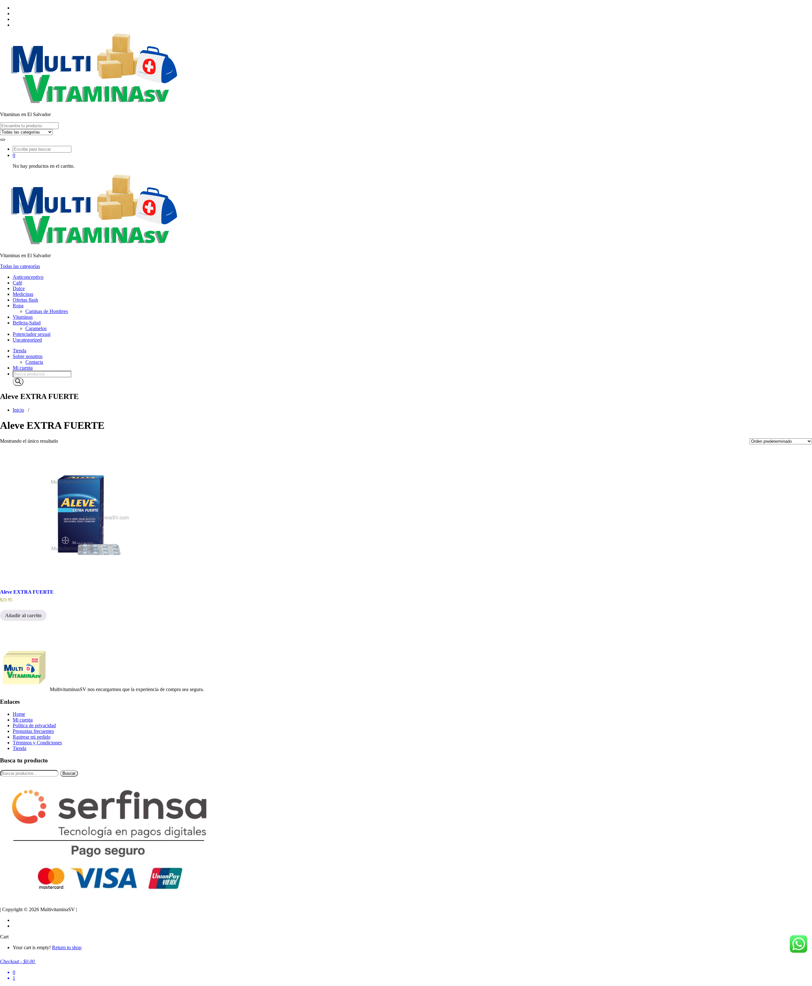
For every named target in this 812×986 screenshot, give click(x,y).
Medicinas (23, 294)
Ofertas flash (25, 300)
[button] (2, 139)
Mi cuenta (23, 367)
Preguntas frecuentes (33, 731)
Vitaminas (23, 317)
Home (19, 714)
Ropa (18, 305)
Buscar (68, 773)
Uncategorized (27, 340)
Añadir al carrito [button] (23, 615)
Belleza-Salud (27, 322)
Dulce (19, 288)
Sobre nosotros (28, 356)
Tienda (19, 350)
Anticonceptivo (28, 277)
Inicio (18, 410)
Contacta (34, 362)
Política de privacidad (34, 725)
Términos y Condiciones (37, 742)
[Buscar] (18, 381)
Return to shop (67, 947)
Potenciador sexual (31, 334)
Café (17, 282)
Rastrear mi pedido (31, 737)
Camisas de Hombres (46, 311)
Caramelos (36, 328)
